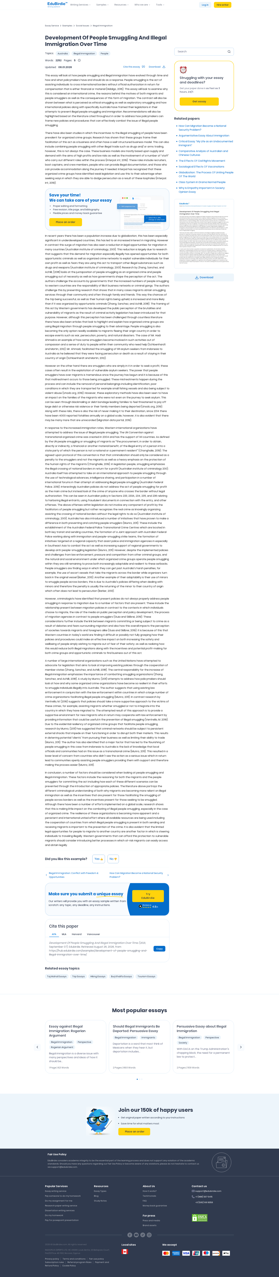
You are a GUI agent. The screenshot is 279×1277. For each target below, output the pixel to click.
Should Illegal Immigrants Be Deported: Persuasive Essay (136, 1028)
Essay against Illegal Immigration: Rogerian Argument (67, 1031)
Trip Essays (78, 976)
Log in (205, 4)
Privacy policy (52, 1258)
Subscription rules (54, 1262)
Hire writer (223, 4)
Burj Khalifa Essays (121, 976)
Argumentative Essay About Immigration (204, 135)
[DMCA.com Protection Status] (200, 1217)
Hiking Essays (97, 976)
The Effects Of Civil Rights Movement (202, 161)
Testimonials (149, 1196)
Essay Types (100, 1191)
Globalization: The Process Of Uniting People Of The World (206, 174)
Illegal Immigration (103, 25)
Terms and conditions (74, 1258)
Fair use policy (96, 1258)
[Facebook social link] (129, 1235)
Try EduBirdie (148, 896)
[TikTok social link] (142, 1235)
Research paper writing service (61, 1205)
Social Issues (82, 25)
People (104, 53)
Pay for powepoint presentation (62, 1220)
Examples (67, 25)
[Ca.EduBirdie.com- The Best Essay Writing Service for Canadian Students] (125, 1251)
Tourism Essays (146, 976)
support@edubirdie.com (208, 1191)
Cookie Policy (69, 1265)
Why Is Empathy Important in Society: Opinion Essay (202, 190)
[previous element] (37, 1047)
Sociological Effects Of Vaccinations (201, 166)
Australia (63, 53)
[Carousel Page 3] (141, 1079)
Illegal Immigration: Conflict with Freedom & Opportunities (73, 875)
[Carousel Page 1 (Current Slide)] (137, 1079)
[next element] (240, 1047)
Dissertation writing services (60, 1210)
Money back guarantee (155, 1205)
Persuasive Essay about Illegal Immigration (201, 1028)
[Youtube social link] (136, 1235)
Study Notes (100, 1200)
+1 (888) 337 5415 (203, 1196)
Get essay (199, 101)
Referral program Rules (79, 1262)
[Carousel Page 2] (139, 1079)
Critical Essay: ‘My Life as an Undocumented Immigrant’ (206, 143)
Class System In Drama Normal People (202, 182)
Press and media (151, 1220)
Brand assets (149, 1225)
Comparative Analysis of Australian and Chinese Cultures (203, 153)
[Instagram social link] (149, 1235)
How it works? (149, 1191)
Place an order (65, 222)
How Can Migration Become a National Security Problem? (136, 875)
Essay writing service (55, 1191)
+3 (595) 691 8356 (204, 1202)
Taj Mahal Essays (57, 976)
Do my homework (54, 1215)
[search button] (229, 51)
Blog (96, 1196)
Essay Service (52, 25)
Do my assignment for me (58, 1200)
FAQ (145, 1200)
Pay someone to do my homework (63, 1196)
